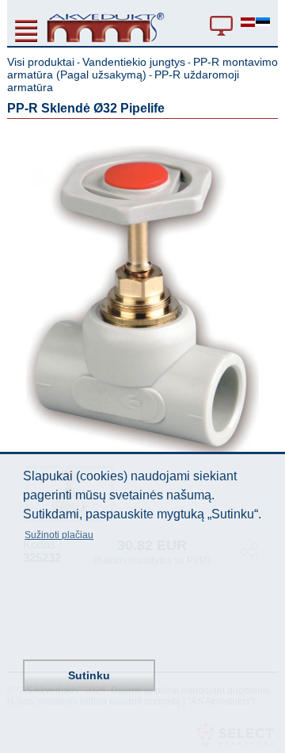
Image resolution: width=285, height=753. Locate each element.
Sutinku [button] (89, 675)
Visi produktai (40, 61)
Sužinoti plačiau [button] (59, 535)
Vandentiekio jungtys (133, 61)
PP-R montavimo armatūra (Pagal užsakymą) (142, 68)
